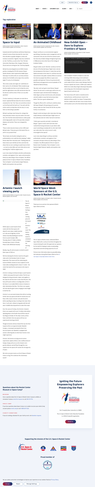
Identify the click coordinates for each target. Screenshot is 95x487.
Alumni (4, 47)
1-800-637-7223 (25, 408)
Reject (18, 484)
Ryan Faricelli (10, 46)
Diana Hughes (41, 198)
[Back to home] (9, 8)
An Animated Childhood (47, 42)
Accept (7, 484)
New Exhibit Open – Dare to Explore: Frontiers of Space (75, 45)
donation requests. (36, 415)
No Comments (17, 47)
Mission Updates (10, 47)
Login (62, 2)
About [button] (37, 8)
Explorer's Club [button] (54, 8)
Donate (84, 2)
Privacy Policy (54, 479)
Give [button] (70, 8)
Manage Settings (32, 484)
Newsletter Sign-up (73, 2)
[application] (78, 65)
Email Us (70, 421)
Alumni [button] (64, 8)
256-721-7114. (29, 399)
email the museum (18, 399)
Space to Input (11, 42)
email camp (14, 408)
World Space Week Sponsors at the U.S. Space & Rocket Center (47, 191)
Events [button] (44, 8)
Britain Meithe (72, 52)
